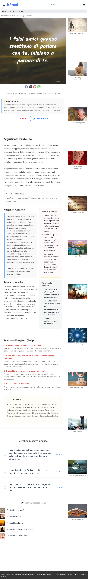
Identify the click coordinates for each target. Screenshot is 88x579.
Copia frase (41, 118)
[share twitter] (30, 86)
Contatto (70, 574)
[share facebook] (26, 86)
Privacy (58, 574)
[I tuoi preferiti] (84, 4)
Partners (83, 574)
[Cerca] (80, 4)
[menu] (3, 5)
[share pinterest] (34, 86)
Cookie (63, 574)
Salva (23, 118)
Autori (76, 574)
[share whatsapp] (39, 86)
